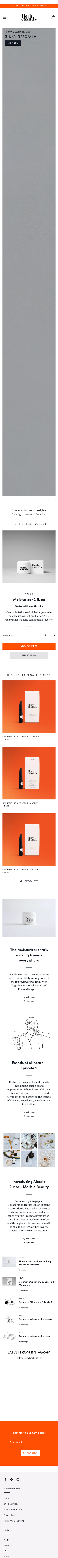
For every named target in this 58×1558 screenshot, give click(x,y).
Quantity (7, 634)
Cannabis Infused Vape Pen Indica (20, 869)
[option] (29, 262)
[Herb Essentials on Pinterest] (11, 1479)
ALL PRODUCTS (29, 881)
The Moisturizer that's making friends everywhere (29, 954)
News (6, 1544)
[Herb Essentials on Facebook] (5, 1479)
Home (6, 1498)
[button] (49, 500)
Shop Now (13, 43)
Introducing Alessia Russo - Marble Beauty (29, 1184)
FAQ (5, 1550)
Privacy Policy (10, 1515)
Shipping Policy (11, 1503)
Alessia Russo (23, 1208)
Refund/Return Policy (14, 1509)
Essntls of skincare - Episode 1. (29, 1065)
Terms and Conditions (14, 1520)
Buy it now (29, 655)
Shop (6, 1539)
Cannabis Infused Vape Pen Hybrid (20, 736)
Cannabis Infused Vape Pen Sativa (20, 803)
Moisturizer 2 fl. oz (29, 599)
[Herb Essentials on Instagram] (17, 1479)
